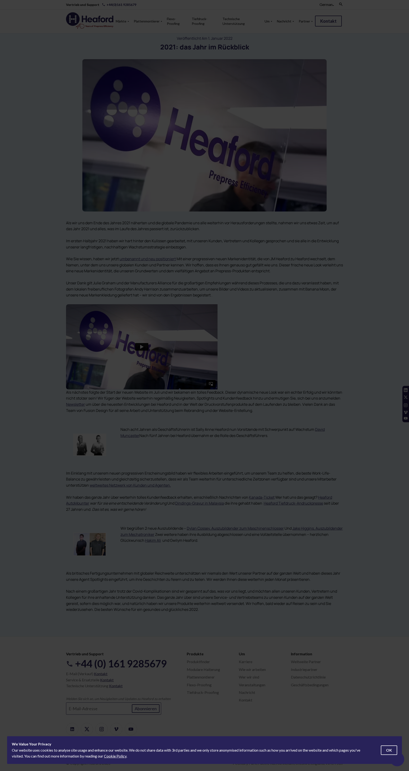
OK (389, 750)
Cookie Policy (115, 756)
